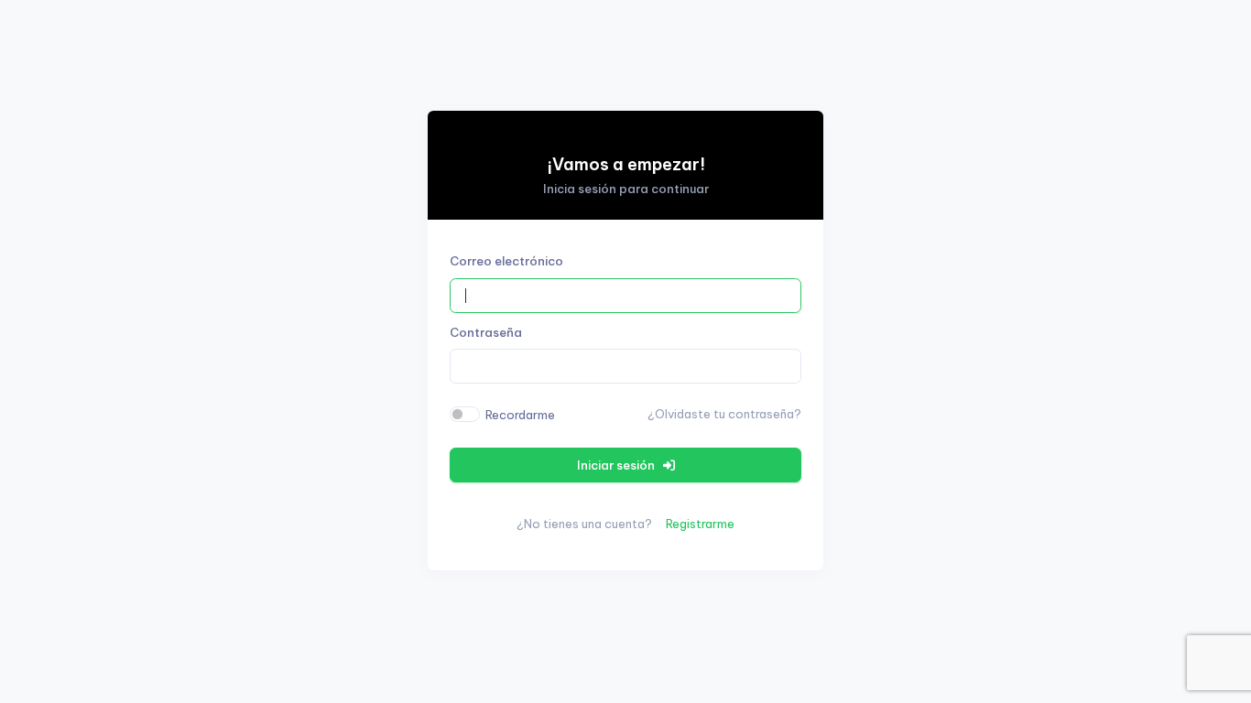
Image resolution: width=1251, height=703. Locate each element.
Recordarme (520, 414)
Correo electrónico (506, 261)
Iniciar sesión (617, 465)
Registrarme (700, 523)
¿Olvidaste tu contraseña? (724, 413)
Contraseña (486, 332)
